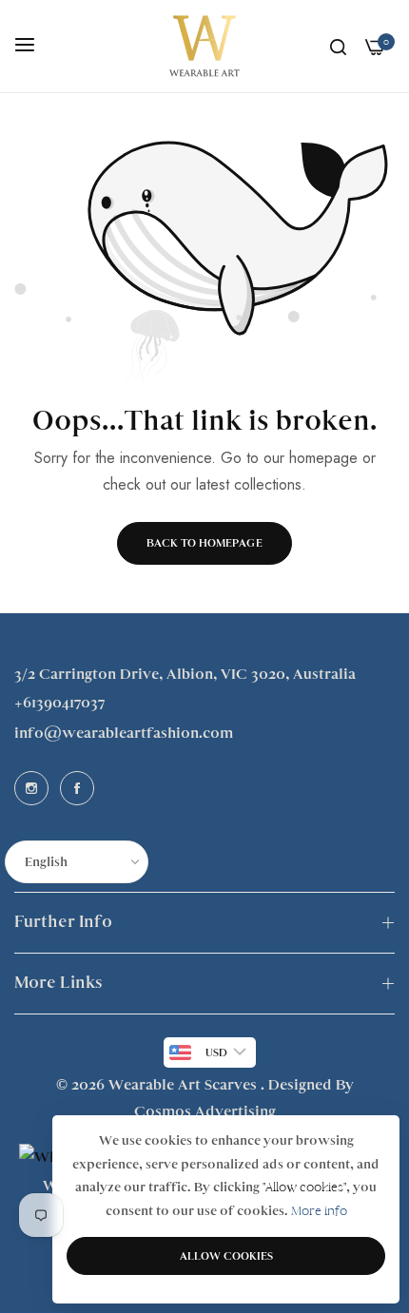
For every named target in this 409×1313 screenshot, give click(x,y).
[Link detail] (31, 788)
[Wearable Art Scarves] (204, 46)
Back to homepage (204, 543)
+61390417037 (59, 702)
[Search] (338, 46)
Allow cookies (226, 1256)
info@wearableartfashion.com (123, 733)
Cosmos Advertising (205, 1111)
